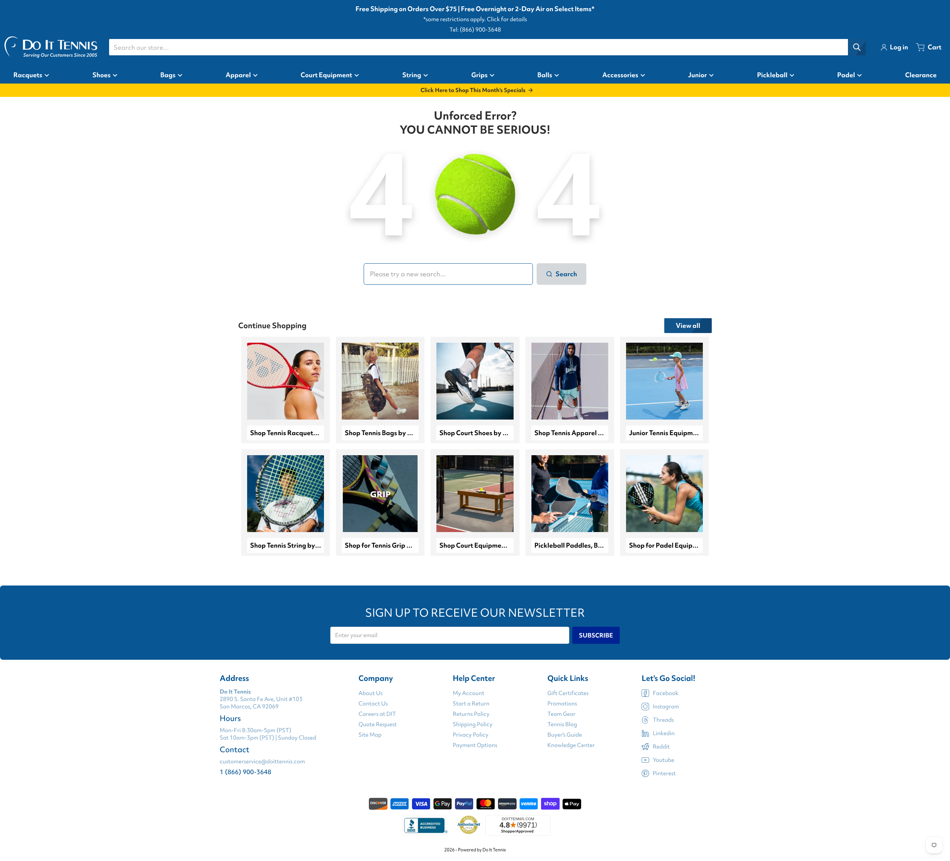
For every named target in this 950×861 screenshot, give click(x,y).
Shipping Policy (472, 724)
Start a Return (471, 703)
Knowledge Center (571, 745)
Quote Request (377, 724)
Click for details (507, 19)
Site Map (369, 734)
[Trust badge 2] (469, 825)
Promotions (562, 703)
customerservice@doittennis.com (262, 761)
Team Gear (561, 714)
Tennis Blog (562, 724)
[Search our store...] (857, 47)
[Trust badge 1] (425, 825)
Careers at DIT (377, 714)
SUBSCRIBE (596, 635)
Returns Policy (471, 714)
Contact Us (373, 703)
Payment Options (475, 745)
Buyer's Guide (564, 734)
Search (566, 274)
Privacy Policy (470, 734)
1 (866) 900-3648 (245, 771)
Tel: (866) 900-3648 (475, 29)
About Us (370, 693)
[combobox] (487, 47)
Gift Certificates (568, 693)
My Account (468, 693)
